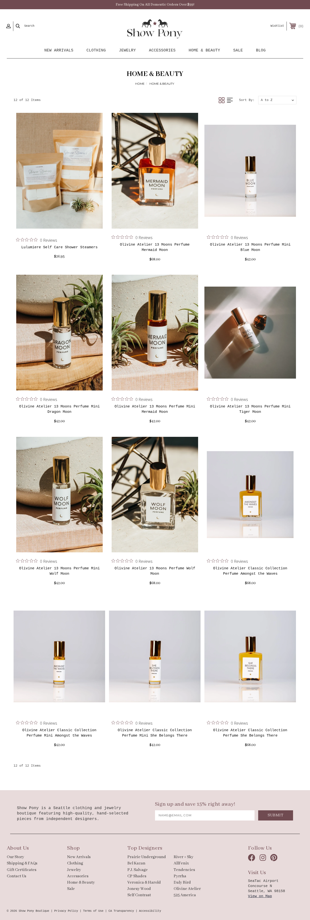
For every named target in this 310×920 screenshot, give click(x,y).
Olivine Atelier (187, 888)
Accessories (162, 50)
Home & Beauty (204, 50)
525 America (185, 895)
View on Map (260, 896)
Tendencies (184, 869)
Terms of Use (93, 911)
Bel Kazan (136, 863)
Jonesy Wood (139, 888)
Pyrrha (180, 876)
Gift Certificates (21, 869)
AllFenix (181, 863)
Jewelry (127, 50)
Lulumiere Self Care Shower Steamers (59, 247)
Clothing (96, 50)
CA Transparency (121, 911)
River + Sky (184, 857)
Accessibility (150, 911)
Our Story (15, 857)
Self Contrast (139, 895)
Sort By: (247, 100)
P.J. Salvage (137, 869)
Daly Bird (182, 882)
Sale (238, 50)
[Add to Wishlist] (65, 221)
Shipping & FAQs (22, 863)
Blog (261, 50)
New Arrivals (58, 50)
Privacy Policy (66, 911)
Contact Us (16, 876)
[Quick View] (53, 221)
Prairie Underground (146, 857)
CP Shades (136, 876)
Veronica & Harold (144, 882)
